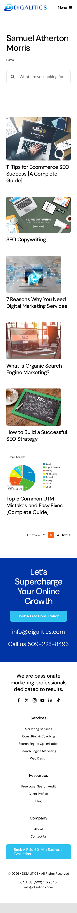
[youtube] (42, 700)
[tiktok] (58, 700)
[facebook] (19, 700)
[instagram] (35, 700)
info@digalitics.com (38, 632)
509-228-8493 (48, 644)
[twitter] (27, 700)
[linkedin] (50, 700)
